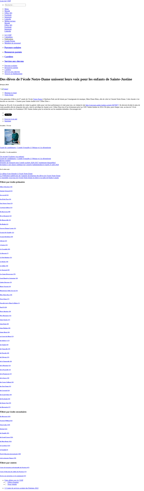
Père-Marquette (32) (5, 315)
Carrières (8, 56)
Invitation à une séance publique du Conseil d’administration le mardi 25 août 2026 (29, 165)
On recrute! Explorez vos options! (12, 157)
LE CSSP (7, 35)
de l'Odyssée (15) (4, 357)
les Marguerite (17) (5, 407)
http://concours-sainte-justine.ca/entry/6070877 (102, 105)
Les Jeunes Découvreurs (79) (8, 274)
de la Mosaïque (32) (5, 365)
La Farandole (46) (5, 249)
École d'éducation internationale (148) (10, 454)
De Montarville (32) (5, 220)
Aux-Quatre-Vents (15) (6, 203)
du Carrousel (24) (5, 390)
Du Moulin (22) (4, 224)
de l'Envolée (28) (4, 353)
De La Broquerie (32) (6, 216)
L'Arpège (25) (4, 245)
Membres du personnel (12, 43)
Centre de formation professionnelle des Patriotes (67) (14, 467)
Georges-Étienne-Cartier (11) (8, 228)
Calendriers (8, 37)
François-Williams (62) (6, 420)
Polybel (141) (3, 429)
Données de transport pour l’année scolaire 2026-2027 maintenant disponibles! (28, 163)
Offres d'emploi (13, 482)
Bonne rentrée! (5, 161)
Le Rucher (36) (4, 261)
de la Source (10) (4, 378)
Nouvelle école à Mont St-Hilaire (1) (10, 303)
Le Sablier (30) (4, 265)
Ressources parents (13, 52)
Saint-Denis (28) (4, 324)
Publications (8, 39)
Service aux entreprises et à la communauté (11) (13, 475)
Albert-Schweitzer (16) (6, 186)
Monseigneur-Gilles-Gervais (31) (9, 290)
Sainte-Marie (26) (5, 332)
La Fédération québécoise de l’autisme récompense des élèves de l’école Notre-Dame (30, 176)
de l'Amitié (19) (4, 344)
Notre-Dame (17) (4, 299)
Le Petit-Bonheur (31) (6, 257)
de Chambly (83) (4, 433)
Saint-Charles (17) (5, 319)
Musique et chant (10, 93)
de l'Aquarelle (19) (5, 349)
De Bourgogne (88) (5, 211)
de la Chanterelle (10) (6, 361)
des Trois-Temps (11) (5, 386)
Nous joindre (12, 484)
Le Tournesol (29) (5, 270)
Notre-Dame (8, 95)
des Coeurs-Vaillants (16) (7, 382)
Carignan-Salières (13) (6, 207)
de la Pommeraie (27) (6, 374)
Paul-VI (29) (3, 307)
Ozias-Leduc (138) (5, 424)
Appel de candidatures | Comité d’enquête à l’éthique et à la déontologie (25, 148)
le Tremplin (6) (4, 449)
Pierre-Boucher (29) (5, 311)
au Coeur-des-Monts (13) (7, 336)
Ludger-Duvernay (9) (6, 282)
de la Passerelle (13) (5, 369)
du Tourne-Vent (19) (5, 403)
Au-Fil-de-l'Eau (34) (5, 199)
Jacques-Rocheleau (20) (6, 236)
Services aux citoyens (14, 61)
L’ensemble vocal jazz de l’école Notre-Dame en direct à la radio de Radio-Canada (29, 178)
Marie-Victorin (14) (5, 286)
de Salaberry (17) (5, 340)
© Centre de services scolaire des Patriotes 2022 (21, 488)
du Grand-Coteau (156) (6, 437)
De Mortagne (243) (5, 416)
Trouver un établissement (13, 74)
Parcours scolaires (12, 47)
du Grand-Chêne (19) (6, 394)
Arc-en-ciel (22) (4, 195)
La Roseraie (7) (4, 253)
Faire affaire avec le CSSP (13, 480)
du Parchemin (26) (5, 398)
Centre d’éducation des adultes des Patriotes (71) (13, 471)
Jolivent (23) (3, 241)
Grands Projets (9, 41)
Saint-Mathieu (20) (5, 328)
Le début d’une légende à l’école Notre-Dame (16, 174)
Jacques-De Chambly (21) (7, 232)
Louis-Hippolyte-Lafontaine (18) (9, 278)
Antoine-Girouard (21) (6, 191)
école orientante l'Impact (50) (8, 458)
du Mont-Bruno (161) (6, 441)
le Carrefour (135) (5, 445)
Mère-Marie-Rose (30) (6, 294)
